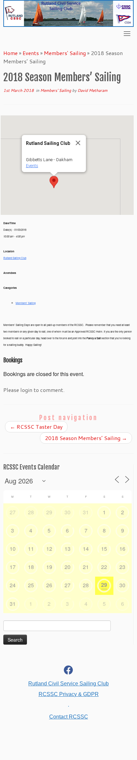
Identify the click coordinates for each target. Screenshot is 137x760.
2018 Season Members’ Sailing (86, 438)
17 (13, 567)
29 (49, 512)
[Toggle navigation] (127, 33)
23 (122, 567)
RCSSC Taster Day (36, 426)
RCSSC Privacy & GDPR (69, 694)
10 (13, 548)
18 (31, 567)
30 (67, 512)
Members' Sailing (65, 53)
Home (10, 53)
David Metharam (92, 90)
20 (67, 567)
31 (86, 512)
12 (49, 548)
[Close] (78, 143)
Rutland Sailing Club (14, 258)
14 (86, 548)
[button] (54, 182)
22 (104, 567)
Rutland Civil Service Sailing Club (68, 683)
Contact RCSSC (68, 717)
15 (104, 548)
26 (49, 585)
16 (122, 548)
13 (67, 548)
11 (31, 548)
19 (49, 567)
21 (86, 567)
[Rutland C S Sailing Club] (68, 671)
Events (31, 53)
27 (13, 512)
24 (13, 585)
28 (31, 512)
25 (31, 585)
